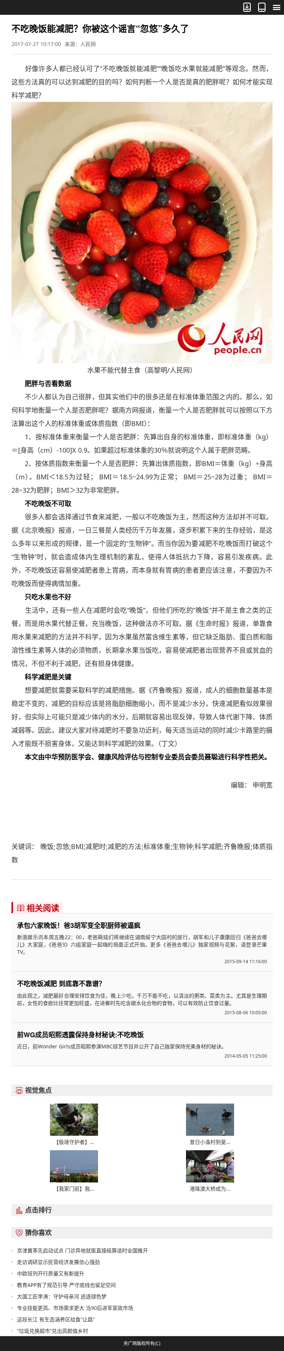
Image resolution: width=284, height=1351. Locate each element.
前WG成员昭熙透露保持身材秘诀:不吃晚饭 (80, 1034)
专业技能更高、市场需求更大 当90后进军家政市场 (75, 1307)
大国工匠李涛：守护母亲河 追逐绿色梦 (61, 1296)
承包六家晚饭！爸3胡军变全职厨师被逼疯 (79, 925)
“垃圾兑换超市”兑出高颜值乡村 (52, 1330)
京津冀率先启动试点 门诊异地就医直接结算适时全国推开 (82, 1250)
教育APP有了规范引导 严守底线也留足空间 (66, 1284)
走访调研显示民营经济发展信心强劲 (58, 1261)
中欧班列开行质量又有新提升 (50, 1273)
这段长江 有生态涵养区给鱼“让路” (56, 1319)
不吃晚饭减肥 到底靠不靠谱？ (61, 983)
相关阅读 (38, 907)
